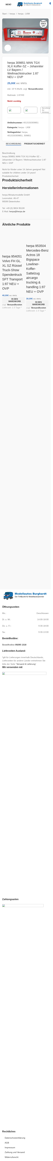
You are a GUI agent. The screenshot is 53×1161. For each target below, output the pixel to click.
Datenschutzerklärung (15, 1138)
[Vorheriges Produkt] (40, 13)
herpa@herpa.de (17, 211)
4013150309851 (15, 135)
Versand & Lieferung (25, 664)
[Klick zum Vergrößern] (7, 48)
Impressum (10, 1147)
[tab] (13, 144)
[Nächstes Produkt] (47, 13)
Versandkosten (35, 89)
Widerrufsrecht (11, 1157)
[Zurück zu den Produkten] (43, 13)
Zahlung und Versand (15, 1152)
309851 (27, 135)
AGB (7, 1143)
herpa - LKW (24, 13)
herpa (12, 13)
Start (4, 13)
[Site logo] (29, 4)
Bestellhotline (14, 644)
